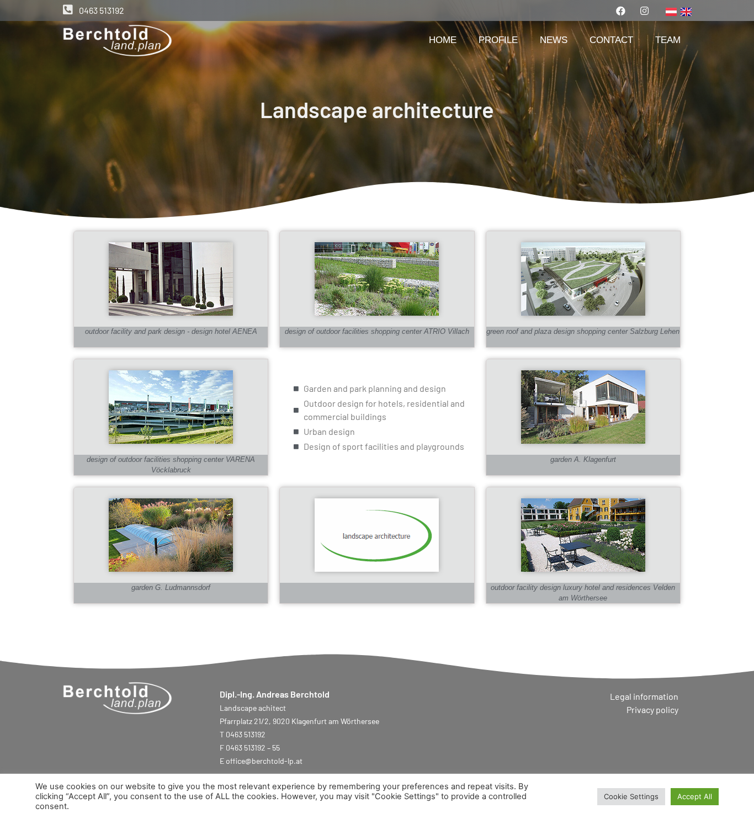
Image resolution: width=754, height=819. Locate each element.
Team (668, 40)
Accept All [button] (694, 796)
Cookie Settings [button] (631, 796)
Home (442, 40)
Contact (611, 40)
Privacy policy (652, 709)
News (553, 40)
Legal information (644, 696)
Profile (498, 40)
